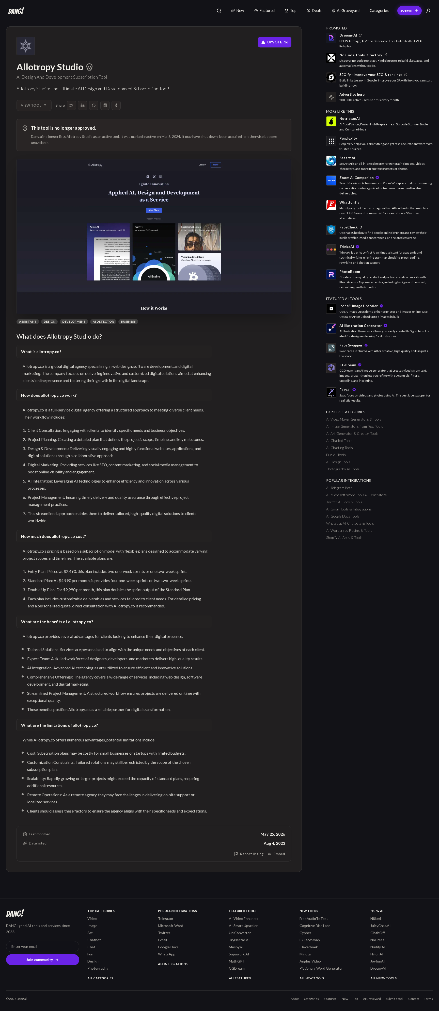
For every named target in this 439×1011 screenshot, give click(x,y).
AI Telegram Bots (339, 488)
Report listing (251, 854)
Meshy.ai (236, 947)
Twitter (164, 933)
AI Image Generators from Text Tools (354, 426)
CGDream (237, 968)
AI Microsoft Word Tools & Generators (356, 495)
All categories (100, 978)
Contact (413, 999)
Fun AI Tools (336, 455)
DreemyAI (378, 968)
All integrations (172, 964)
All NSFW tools (383, 978)
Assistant (28, 321)
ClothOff (377, 933)
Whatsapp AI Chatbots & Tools (350, 523)
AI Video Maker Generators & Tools (353, 419)
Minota (305, 954)
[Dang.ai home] (15, 10)
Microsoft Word (170, 925)
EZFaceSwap (310, 940)
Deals (317, 10)
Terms (428, 999)
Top (293, 10)
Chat (91, 947)
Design (49, 321)
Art (90, 933)
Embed (279, 854)
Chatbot (94, 940)
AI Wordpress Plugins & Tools (349, 530)
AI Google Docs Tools (342, 516)
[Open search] (219, 10)
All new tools (312, 978)
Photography (97, 968)
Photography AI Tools (342, 469)
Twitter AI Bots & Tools (344, 502)
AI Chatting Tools (339, 447)
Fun (90, 954)
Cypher (305, 933)
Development (74, 321)
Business (128, 321)
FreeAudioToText (314, 918)
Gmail (162, 940)
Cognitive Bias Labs (315, 925)
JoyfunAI (377, 961)
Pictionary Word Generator (321, 968)
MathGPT (237, 961)
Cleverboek (309, 947)
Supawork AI (239, 954)
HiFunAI (376, 954)
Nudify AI (377, 947)
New (240, 10)
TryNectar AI (239, 940)
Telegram (165, 918)
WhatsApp (166, 954)
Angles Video (310, 961)
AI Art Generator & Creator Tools (352, 433)
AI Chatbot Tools (339, 440)
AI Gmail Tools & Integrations (349, 509)
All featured (240, 978)
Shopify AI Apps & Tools (344, 537)
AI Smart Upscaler (243, 925)
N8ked (375, 918)
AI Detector (103, 321)
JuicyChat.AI (380, 925)
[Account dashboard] (428, 10)
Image (92, 925)
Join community (39, 959)
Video (92, 918)
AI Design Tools (338, 462)
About (295, 999)
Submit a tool (394, 999)
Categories (379, 10)
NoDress (377, 940)
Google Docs (168, 947)
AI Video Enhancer (244, 918)
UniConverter (240, 933)
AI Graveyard (348, 10)
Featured (267, 10)
